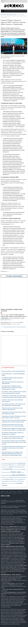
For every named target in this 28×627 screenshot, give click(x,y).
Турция (20, 469)
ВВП (14, 326)
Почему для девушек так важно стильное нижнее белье (13, 371)
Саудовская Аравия (15, 469)
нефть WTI (19, 477)
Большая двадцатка (9, 326)
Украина (23, 469)
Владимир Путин (5, 464)
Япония (6, 472)
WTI (17, 463)
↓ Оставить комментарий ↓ (14, 276)
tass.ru (7, 271)
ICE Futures (11, 463)
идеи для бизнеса (19, 475)
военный (22, 472)
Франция (3, 472)
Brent (5, 463)
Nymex (14, 463)
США (10, 469)
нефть (11, 477)
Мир (7, 491)
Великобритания (22, 463)
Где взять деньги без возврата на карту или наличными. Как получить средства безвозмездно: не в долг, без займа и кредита (14, 442)
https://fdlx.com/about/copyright (7, 514)
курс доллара (7, 477)
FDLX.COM (5, 496)
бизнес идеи (16, 472)
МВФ (3, 469)
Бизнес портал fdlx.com (6, 319)
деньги (3, 475)
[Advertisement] (14, 293)
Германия (10, 464)
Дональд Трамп (21, 465)
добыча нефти (8, 475)
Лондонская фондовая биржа (19, 467)
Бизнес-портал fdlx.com (10, 500)
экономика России (8, 483)
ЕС (2, 467)
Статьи (20, 493)
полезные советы (8, 479)
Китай (11, 467)
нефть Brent (15, 477)
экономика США (13, 483)
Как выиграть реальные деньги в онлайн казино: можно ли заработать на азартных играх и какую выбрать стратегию (14, 448)
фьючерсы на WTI (16, 481)
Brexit (7, 463)
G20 (4, 326)
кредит (3, 477)
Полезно (15, 493)
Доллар (16, 464)
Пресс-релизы (8, 493)
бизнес (10, 472)
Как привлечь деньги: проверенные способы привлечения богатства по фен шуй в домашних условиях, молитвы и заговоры (12, 387)
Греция (14, 464)
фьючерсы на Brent (9, 481)
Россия (6, 469)
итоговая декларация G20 (21, 326)
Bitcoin (3, 463)
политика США (15, 479)
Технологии (13, 491)
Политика (19, 491)
